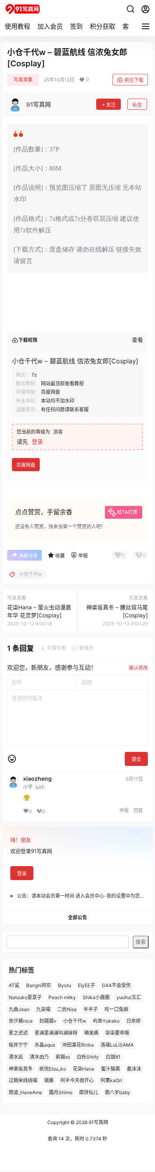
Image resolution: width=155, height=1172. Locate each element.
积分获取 (102, 26)
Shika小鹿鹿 (96, 997)
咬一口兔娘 (116, 1009)
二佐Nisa (67, 1009)
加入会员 (50, 26)
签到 (76, 26)
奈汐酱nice (21, 1021)
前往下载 (133, 80)
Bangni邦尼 (38, 985)
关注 (111, 105)
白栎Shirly (88, 1057)
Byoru (64, 985)
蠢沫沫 (134, 1069)
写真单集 (23, 80)
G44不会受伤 (116, 985)
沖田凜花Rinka (78, 1045)
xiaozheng (37, 778)
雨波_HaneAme (25, 1093)
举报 (124, 810)
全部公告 (77, 918)
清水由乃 (39, 1057)
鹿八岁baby (117, 1093)
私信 (137, 105)
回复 (138, 810)
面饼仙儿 (88, 1093)
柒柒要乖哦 (117, 1033)
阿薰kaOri (111, 1081)
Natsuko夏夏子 (25, 997)
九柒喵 (43, 1009)
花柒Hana (83, 1069)
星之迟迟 (18, 1033)
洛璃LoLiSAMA (117, 1045)
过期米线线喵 (23, 1081)
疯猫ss (63, 1057)
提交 (136, 759)
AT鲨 (14, 985)
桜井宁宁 (18, 1045)
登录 (37, 441)
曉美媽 (91, 1033)
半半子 (90, 1009)
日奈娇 (133, 1021)
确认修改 (138, 668)
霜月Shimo (60, 1093)
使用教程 (17, 26)
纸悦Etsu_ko (52, 1069)
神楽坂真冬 (21, 1069)
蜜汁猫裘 (110, 1069)
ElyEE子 (86, 985)
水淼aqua (45, 1045)
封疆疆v (47, 1021)
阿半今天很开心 (77, 1081)
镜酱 (49, 1081)
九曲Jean (19, 1009)
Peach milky (62, 997)
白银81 (113, 1057)
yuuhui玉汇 (128, 997)
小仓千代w (74, 1021)
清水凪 (16, 1057)
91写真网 (97, 1122)
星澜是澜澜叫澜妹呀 (56, 1033)
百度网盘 (25, 465)
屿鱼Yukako (106, 1021)
